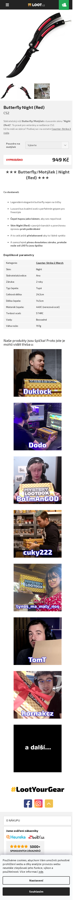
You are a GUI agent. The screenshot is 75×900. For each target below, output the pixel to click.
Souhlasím (36, 891)
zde (41, 871)
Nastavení (36, 880)
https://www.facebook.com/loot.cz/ (28, 803)
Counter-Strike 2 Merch (49, 262)
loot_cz (38, 803)
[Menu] (7, 5)
